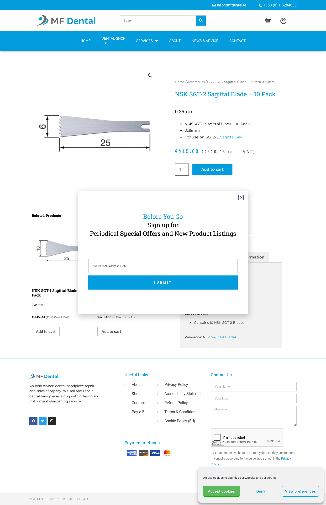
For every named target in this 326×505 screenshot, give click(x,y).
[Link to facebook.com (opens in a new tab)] (33, 421)
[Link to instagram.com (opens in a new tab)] (52, 421)
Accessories (196, 82)
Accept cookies (221, 491)
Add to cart (212, 169)
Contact (237, 41)
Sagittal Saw (231, 137)
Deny (260, 491)
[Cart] (267, 20)
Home (85, 41)
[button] (163, 20)
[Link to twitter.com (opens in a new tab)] (43, 421)
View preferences (300, 491)
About (175, 41)
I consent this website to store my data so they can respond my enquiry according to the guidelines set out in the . (253, 458)
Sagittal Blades (223, 337)
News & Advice (205, 41)
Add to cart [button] (46, 331)
